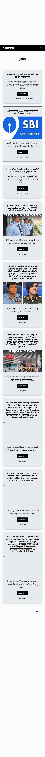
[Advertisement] (22, 22)
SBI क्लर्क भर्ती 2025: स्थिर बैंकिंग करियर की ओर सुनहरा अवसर (22, 112)
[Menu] (41, 48)
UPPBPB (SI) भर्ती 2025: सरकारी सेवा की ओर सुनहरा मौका (22, 75)
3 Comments (29, 99)
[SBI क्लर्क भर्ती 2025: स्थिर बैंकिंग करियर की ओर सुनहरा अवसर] (22, 128)
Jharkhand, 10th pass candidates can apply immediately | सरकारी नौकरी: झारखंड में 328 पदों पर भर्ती (22, 208)
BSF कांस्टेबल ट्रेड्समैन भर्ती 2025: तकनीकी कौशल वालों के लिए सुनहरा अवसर (22, 170)
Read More (23, 94)
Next (37, 611)
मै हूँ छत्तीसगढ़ (8, 48)
